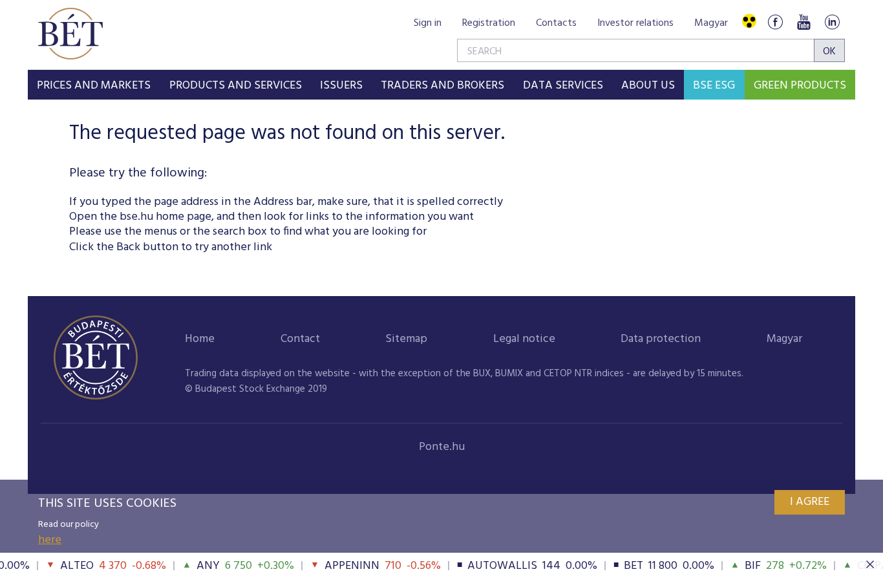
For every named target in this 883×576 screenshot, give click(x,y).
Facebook (775, 22)
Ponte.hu (442, 447)
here (49, 540)
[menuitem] (94, 85)
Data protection (661, 339)
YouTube (803, 22)
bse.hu (136, 217)
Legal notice (524, 339)
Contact (300, 339)
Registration (488, 23)
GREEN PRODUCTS (800, 85)
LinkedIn (832, 22)
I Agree (809, 502)
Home (200, 339)
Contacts (556, 23)
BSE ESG (714, 85)
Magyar (711, 23)
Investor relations (635, 23)
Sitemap (406, 339)
